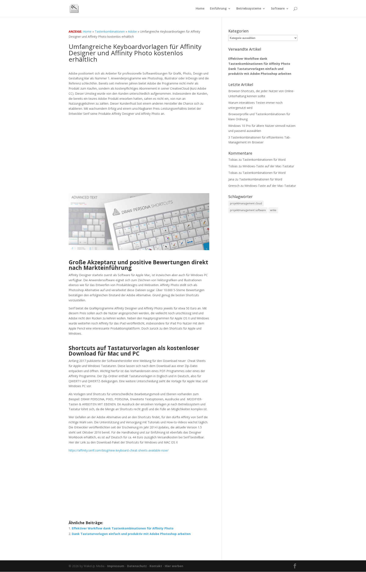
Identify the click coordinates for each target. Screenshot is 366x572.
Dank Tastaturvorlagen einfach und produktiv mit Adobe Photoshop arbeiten (131, 534)
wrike (273, 210)
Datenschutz (137, 566)
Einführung (218, 8)
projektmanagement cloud (246, 203)
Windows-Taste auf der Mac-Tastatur (268, 166)
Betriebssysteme (248, 8)
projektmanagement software (248, 210)
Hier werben (174, 566)
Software (278, 8)
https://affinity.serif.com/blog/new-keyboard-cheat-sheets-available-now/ (118, 450)
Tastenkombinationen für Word (264, 160)
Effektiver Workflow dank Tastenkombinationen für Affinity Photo (122, 528)
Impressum (115, 566)
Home (200, 8)
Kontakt (156, 566)
